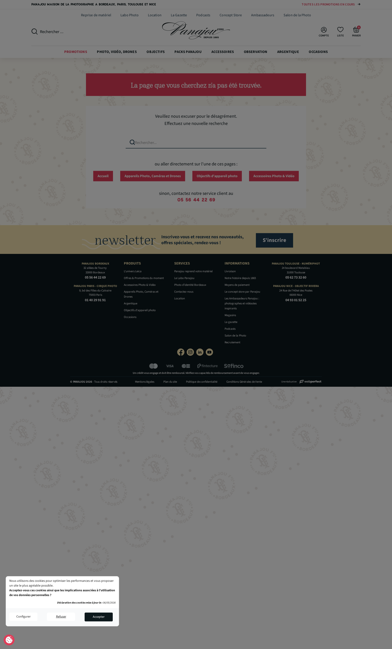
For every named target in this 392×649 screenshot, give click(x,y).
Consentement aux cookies (9, 640)
